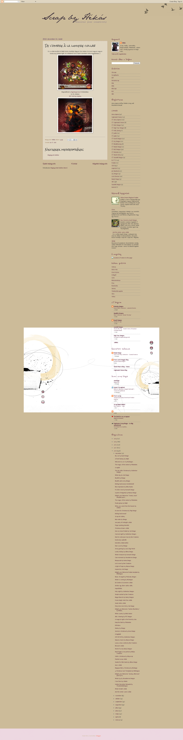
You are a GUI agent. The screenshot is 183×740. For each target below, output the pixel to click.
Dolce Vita (114, 269)
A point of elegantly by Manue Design (125, 493)
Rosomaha (115, 286)
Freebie (114, 163)
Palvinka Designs (118, 306)
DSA (113, 83)
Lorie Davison (115, 176)
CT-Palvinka (115, 152)
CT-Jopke (114, 136)
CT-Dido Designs (116, 125)
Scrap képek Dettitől (119, 404)
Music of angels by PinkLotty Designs (125, 577)
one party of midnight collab (123, 522)
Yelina (113, 296)
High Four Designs (119, 335)
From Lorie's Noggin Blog (121, 360)
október (117, 699)
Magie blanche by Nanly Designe (124, 597)
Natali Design (115, 179)
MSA (113, 86)
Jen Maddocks (116, 171)
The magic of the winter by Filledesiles (126, 464)
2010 (115, 451)
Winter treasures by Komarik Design (125, 554)
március (118, 720)
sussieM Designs (118, 327)
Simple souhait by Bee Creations (124, 594)
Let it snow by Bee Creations (123, 563)
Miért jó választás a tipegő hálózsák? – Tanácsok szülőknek (124, 390)
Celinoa (114, 267)
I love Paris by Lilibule (121, 681)
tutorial (114, 187)
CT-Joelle (114, 133)
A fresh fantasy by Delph (122, 459)
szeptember (118, 701)
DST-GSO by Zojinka (75, 96)
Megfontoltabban (118, 418)
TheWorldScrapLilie (117, 291)
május (117, 714)
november (118, 695)
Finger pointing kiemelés (122, 525)
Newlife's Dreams (118, 313)
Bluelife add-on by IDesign (122, 481)
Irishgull (114, 275)
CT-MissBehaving (116, 144)
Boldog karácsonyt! (120, 513)
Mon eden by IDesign (121, 519)
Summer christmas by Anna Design (125, 631)
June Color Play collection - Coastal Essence (126, 354)
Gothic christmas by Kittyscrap (124, 656)
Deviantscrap (115, 80)
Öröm (113, 209)
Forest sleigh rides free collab (123, 600)
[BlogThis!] (70, 140)
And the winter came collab (121, 232)
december (118, 453)
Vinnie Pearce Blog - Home (122, 366)
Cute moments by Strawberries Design (126, 557)
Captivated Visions (117, 117)
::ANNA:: (116, 342)
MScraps (114, 88)
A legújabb (118, 634)
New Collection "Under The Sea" (122, 315)
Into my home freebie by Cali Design (125, 531)
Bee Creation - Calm (119, 406)
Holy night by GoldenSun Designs (124, 591)
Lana (113, 278)
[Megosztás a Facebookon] (74, 140)
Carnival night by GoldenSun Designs (125, 534)
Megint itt (116, 382)
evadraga (116, 380)
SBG (113, 94)
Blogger (98, 736)
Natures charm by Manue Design (124, 640)
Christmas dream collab (122, 528)
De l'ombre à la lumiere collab (123, 582)
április (117, 717)
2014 (115, 438)
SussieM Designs (116, 184)
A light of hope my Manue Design (124, 566)
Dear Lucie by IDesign (121, 546)
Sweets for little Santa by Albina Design (126, 662)
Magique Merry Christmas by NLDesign (126, 668)
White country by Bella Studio (123, 613)
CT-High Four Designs (118, 128)
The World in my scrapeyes (122, 416)
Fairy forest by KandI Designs (128, 220)
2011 (115, 448)
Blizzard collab (119, 646)
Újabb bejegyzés (49, 164)
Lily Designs (115, 174)
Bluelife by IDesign (120, 478)
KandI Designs (118, 320)
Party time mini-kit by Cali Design (124, 606)
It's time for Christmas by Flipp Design (126, 510)
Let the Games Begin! (119, 361)
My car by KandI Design (122, 456)
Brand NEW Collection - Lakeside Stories (125, 308)
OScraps (114, 72)
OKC (113, 182)
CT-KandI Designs (117, 138)
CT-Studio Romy (116, 155)
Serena (114, 288)
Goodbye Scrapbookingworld (122, 337)
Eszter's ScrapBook (119, 387)
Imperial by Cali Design (121, 569)
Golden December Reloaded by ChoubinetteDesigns (124, 685)
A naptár (117, 467)
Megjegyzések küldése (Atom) (59, 168)
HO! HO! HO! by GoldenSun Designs (125, 637)
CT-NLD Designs (116, 149)
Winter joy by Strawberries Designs (125, 678)
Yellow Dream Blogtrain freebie (129, 197)
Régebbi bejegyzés (100, 164)
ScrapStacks (115, 75)
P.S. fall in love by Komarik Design (124, 490)
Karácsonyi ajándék (120, 540)
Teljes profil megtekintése (119, 54)
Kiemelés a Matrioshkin (121, 543)
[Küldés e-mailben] (68, 140)
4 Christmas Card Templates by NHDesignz (127, 671)
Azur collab (118, 665)
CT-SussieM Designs (117, 157)
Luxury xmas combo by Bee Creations (126, 643)
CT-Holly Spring (116, 130)
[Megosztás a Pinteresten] (76, 140)
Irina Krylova (115, 272)
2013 (115, 442)
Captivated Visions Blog (120, 370)
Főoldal (74, 164)
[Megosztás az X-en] (72, 140)
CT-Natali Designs (117, 147)
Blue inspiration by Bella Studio (124, 487)
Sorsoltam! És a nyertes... (120, 427)
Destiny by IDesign (120, 628)
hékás (123, 43)
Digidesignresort (76, 92)
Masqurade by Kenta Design (123, 560)
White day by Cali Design (122, 475)
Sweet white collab (120, 603)
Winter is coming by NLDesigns (124, 579)
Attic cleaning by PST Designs (123, 616)
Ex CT (51, 142)
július (117, 708)
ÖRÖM (113, 241)
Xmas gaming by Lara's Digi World (125, 548)
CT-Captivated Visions (118, 122)
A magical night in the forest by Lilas (125, 619)
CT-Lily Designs (116, 141)
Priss (113, 283)
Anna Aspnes (115, 114)
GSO (55, 142)
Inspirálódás (118, 588)
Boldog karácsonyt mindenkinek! (124, 484)
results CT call (117, 322)
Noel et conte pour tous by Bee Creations (127, 537)
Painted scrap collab (121, 659)
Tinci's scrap (117, 396)
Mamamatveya (116, 280)
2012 (115, 445)
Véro (113, 294)
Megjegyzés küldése (53, 155)
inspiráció (114, 168)
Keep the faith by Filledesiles (123, 622)
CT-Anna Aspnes (116, 120)
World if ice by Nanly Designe (123, 649)
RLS (113, 91)
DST (113, 78)
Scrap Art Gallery (120, 516)
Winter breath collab (121, 689)
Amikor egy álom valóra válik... (124, 585)
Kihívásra (117, 625)
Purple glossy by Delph (121, 503)
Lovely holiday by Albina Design (124, 551)
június (117, 711)
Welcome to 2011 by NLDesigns (124, 462)
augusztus (118, 705)
